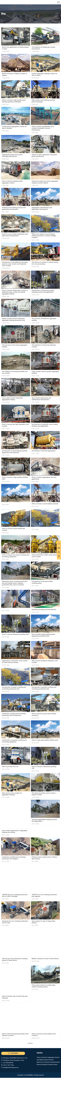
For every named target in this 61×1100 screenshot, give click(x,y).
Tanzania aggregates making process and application (44, 820)
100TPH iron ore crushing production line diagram (44, 873)
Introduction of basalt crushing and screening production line (14, 688)
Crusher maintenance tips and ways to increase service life (45, 1005)
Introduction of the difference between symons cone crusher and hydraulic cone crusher (15, 264)
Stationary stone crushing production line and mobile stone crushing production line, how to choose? (14, 583)
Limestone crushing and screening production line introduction (14, 714)
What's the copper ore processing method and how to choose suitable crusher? (44, 235)
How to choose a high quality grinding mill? (15, 478)
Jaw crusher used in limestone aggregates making (12, 399)
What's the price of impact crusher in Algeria (14, 74)
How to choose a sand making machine (45, 504)
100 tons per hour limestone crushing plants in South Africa (14, 926)
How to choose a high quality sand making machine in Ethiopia (13, 101)
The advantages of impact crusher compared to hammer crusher (13, 1058)
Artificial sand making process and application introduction (14, 208)
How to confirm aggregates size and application (44, 478)
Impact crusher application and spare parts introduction (44, 155)
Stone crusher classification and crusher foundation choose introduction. (43, 128)
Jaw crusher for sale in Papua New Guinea (43, 900)
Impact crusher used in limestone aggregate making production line (13, 319)
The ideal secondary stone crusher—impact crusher (44, 794)
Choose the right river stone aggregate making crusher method (45, 182)
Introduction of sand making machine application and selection (14, 452)
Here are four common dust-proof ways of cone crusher (45, 1085)
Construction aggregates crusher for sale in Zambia (14, 127)
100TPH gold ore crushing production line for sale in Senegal (15, 873)
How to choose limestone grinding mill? (15, 634)
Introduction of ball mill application (43, 451)
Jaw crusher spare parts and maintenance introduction (41, 399)
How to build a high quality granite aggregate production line (43, 635)
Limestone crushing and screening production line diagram (14, 847)
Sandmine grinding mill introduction (44, 609)
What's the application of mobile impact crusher (15, 48)
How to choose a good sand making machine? (44, 714)
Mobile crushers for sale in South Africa (45, 925)
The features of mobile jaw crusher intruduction (43, 48)
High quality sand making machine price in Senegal (43, 101)
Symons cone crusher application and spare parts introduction (15, 235)
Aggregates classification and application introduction (42, 208)
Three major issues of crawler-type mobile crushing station (43, 952)
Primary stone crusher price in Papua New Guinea (44, 847)
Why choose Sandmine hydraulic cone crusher (45, 661)
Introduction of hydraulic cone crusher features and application (45, 425)
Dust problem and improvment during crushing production (15, 1085)
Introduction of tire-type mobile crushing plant (42, 582)
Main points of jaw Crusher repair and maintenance (44, 1058)
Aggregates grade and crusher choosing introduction (12, 155)
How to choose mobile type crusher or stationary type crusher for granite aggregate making (15, 292)
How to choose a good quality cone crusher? (44, 979)
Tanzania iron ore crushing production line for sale (15, 900)
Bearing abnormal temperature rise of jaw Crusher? (14, 1032)
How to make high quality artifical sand (45, 740)
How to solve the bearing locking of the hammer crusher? (15, 979)
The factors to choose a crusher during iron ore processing (45, 263)
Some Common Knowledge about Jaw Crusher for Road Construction (45, 1032)
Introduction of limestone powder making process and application (43, 291)
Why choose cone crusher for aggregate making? (12, 794)
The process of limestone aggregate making (44, 319)
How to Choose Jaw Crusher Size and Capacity (15, 952)
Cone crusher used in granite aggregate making (45, 372)
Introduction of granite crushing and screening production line (44, 688)
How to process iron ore (10, 766)
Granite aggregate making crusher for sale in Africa (44, 74)
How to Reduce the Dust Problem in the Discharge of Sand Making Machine (15, 1005)
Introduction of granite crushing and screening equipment (14, 741)
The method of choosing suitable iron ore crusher (14, 372)
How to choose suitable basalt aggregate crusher (12, 182)
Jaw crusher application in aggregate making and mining (14, 820)
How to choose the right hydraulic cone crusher (15, 425)
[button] (58, 2)
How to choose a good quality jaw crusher (13, 529)
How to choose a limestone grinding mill (44, 767)
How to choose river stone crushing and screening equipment (15, 556)
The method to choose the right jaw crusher (44, 346)
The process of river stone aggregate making (14, 346)
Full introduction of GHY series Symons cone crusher (45, 556)
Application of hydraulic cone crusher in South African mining (15, 661)
